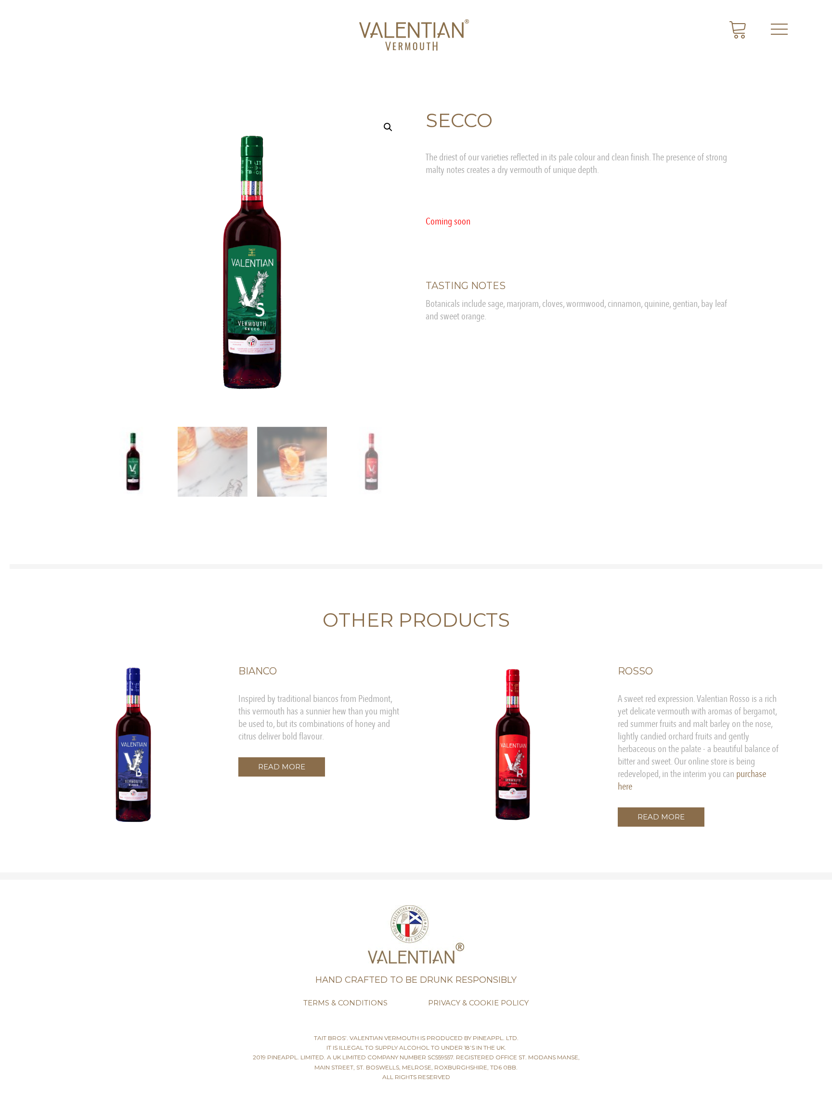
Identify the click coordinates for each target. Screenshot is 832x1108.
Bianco (257, 671)
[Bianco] (133, 745)
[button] (281, 767)
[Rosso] (513, 745)
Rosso (635, 671)
